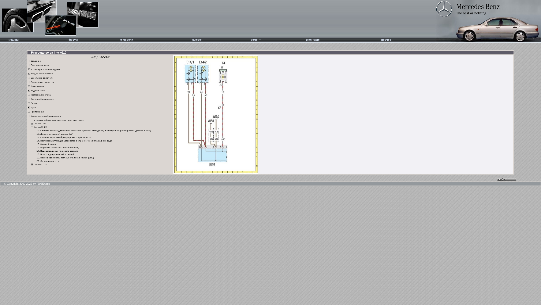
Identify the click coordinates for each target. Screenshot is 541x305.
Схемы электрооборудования (46, 116)
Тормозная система (41, 95)
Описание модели (40, 65)
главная (13, 39)
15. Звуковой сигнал (47, 144)
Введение (36, 61)
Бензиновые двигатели (43, 82)
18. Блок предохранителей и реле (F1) (56, 154)
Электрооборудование (42, 99)
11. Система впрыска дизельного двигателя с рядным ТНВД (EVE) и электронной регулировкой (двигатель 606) (94, 130)
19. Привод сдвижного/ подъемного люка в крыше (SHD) (65, 158)
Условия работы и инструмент (46, 69)
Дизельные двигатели (42, 78)
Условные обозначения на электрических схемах (59, 120)
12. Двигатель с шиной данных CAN (55, 134)
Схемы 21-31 (40, 164)
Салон (34, 103)
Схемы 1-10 (40, 123)
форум (73, 39)
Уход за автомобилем (42, 73)
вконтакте (313, 39)
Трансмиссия (37, 86)
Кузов (33, 107)
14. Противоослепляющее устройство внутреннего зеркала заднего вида (74, 141)
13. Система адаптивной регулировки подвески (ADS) (64, 137)
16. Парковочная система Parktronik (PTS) (58, 147)
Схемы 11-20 (40, 127)
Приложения (37, 112)
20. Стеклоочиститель (48, 161)
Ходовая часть (38, 90)
